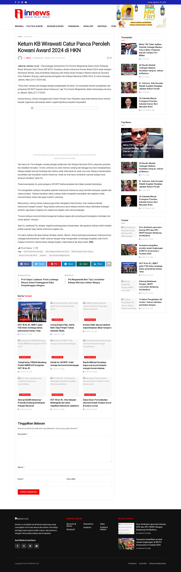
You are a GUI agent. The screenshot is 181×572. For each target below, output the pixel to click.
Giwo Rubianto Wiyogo (33, 252)
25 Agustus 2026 (25, 334)
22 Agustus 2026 (146, 308)
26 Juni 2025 (145, 92)
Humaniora (28, 37)
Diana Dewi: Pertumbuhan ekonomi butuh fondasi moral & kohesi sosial (97, 403)
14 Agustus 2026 (25, 409)
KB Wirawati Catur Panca (82, 252)
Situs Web (71, 479)
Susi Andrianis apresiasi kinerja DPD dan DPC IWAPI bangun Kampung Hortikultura (151, 527)
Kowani (43, 255)
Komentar (23, 434)
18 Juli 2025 (144, 77)
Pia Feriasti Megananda (59, 255)
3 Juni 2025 (144, 59)
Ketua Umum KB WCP (28, 255)
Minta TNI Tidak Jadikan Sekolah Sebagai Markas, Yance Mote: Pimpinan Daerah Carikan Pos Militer (150, 50)
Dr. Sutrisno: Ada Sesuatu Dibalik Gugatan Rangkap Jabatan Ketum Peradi (151, 86)
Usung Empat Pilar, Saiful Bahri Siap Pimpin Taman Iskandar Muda (62, 328)
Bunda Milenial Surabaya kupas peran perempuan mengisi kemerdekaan (94, 365)
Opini (102, 524)
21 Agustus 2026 (58, 334)
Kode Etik (143, 563)
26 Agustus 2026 (146, 239)
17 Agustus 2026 (25, 372)
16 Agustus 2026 (58, 369)
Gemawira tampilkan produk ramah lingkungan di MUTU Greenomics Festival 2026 (149, 542)
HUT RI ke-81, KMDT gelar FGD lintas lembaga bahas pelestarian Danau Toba (30, 328)
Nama (21, 467)
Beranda (19, 26)
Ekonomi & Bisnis (71, 525)
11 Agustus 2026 (90, 409)
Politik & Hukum (34, 26)
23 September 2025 (147, 110)
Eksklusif (71, 529)
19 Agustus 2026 (90, 331)
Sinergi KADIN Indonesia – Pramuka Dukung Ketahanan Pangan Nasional (31, 403)
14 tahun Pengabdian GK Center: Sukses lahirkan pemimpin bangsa (150, 302)
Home (20, 37)
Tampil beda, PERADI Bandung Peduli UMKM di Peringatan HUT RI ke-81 (32, 365)
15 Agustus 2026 (90, 372)
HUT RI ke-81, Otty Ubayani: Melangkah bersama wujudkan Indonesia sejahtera (64, 403)
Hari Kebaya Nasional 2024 (57, 252)
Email (21, 479)
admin (28, 58)
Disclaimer (133, 563)
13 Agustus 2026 (58, 409)
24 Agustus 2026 (146, 293)
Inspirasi (87, 527)
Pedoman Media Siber (157, 563)
